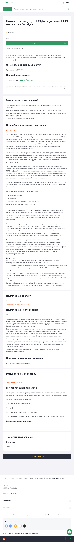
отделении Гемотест (25, 80)
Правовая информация (34, 515)
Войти (67, 2)
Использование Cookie (55, 515)
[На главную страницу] (8, 3)
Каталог (7, 9)
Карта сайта (7, 515)
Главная (5, 478)
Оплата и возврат (18, 515)
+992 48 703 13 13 (10, 488)
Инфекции (19, 478)
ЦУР (44, 515)
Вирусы (26, 478)
